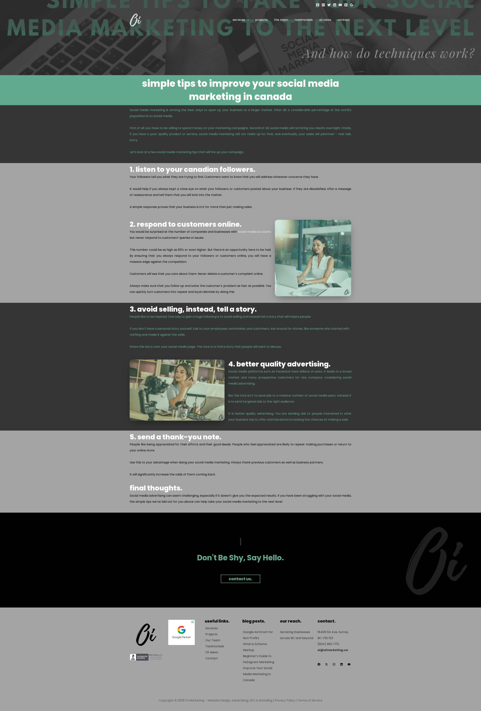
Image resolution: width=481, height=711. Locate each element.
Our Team (212, 640)
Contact (211, 658)
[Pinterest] (346, 5)
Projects (211, 634)
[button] (247, 20)
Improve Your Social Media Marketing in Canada (257, 674)
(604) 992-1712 (328, 644)
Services (211, 628)
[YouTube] (340, 5)
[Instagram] (323, 5)
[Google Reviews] (351, 5)
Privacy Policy (285, 700)
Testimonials (214, 646)
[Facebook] (317, 5)
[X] (329, 5)
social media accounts (254, 232)
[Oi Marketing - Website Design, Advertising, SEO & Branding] (135, 19)
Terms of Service (309, 700)
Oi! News (211, 652)
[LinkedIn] (334, 5)
